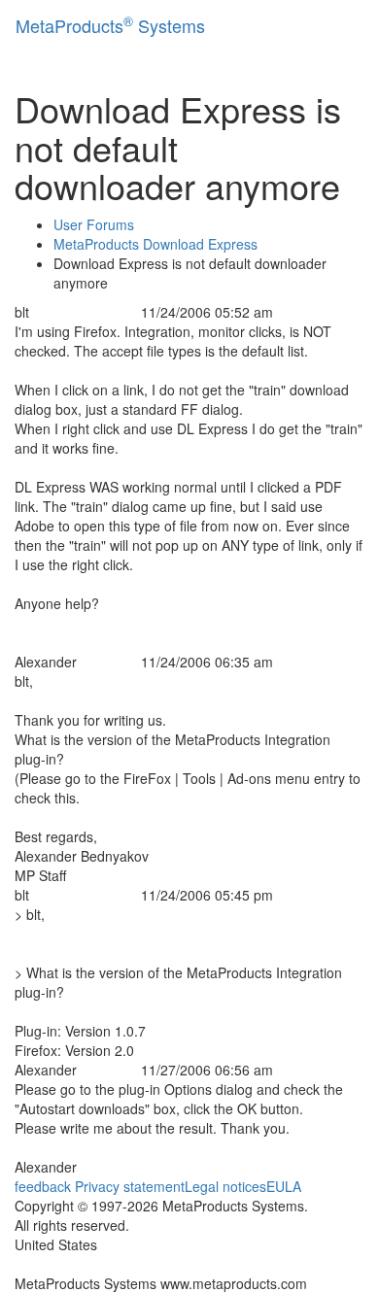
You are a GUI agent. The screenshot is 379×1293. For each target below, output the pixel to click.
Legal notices (225, 1186)
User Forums (93, 224)
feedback (43, 1186)
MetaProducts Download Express (155, 244)
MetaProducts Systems (110, 25)
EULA (283, 1186)
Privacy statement (130, 1186)
